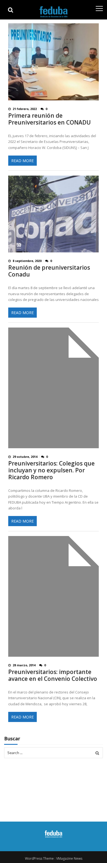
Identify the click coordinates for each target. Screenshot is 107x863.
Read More (22, 160)
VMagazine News (69, 858)
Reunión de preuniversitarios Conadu (49, 271)
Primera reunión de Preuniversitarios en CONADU (49, 119)
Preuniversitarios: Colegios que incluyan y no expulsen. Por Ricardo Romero (51, 470)
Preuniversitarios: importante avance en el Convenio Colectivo (52, 675)
